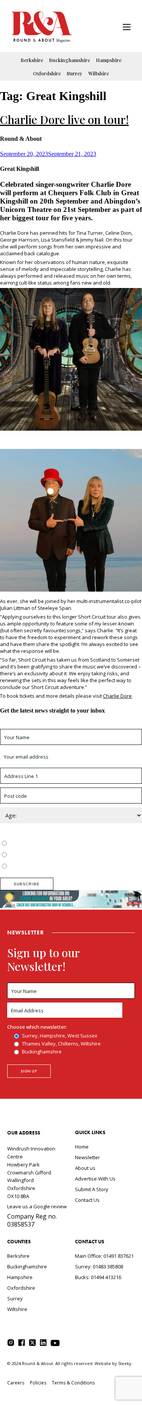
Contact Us (87, 1200)
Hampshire (109, 60)
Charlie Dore (117, 695)
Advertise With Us (95, 1178)
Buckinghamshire (69, 60)
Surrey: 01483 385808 (99, 1266)
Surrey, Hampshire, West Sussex (46, 843)
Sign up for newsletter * (27, 725)
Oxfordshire (47, 73)
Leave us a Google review (37, 1206)
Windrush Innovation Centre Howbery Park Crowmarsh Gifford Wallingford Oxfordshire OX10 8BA (31, 1172)
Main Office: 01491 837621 (104, 1255)
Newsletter (87, 1157)
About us (85, 1168)
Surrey (75, 73)
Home (82, 1146)
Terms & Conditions (73, 1383)
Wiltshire (98, 73)
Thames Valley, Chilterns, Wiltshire (48, 855)
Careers (15, 1383)
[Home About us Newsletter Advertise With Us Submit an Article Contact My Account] (127, 28)
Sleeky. (125, 1363)
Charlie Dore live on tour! (64, 119)
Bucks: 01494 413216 (98, 1277)
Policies (38, 1383)
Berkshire (31, 60)
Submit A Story (91, 1189)
